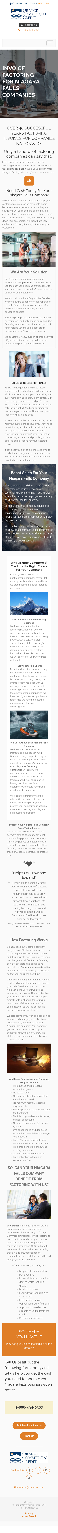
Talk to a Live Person (29, 1425)
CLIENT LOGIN (30, 25)
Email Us (29, 1436)
